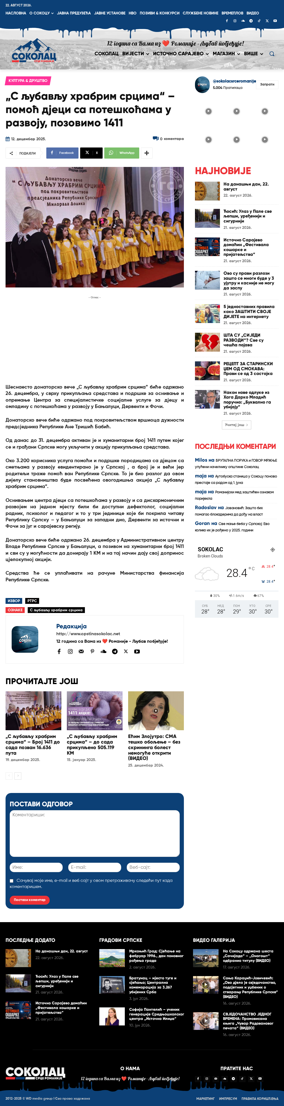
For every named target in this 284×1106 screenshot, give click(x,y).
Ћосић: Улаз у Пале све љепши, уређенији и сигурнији (248, 216)
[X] (267, 21)
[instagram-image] (208, 111)
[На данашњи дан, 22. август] (207, 191)
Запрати (267, 84)
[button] (271, 53)
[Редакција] (31, 639)
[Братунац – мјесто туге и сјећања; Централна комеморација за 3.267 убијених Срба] (112, 985)
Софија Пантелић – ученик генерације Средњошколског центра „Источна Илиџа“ (156, 1014)
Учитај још (234, 425)
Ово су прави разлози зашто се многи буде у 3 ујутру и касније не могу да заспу (249, 281)
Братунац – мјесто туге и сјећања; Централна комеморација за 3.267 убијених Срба (152, 985)
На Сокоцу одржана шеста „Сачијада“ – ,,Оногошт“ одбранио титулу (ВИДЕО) (248, 956)
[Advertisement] (95, 339)
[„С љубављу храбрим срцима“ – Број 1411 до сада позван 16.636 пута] (33, 710)
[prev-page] (9, 776)
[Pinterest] (92, 652)
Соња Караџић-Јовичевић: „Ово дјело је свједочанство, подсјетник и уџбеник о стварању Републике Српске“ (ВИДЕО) (250, 987)
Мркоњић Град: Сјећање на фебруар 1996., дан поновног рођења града (156, 956)
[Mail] (81, 651)
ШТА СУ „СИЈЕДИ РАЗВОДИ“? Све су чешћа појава (243, 339)
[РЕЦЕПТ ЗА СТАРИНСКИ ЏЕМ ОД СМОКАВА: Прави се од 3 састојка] (207, 370)
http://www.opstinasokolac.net (88, 634)
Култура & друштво (28, 81)
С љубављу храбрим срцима (56, 610)
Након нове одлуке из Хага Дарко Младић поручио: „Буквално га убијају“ (247, 400)
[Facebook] (227, 21)
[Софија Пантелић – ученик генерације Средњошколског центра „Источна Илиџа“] (112, 1016)
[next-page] (17, 776)
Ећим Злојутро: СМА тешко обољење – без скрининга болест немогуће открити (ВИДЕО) (154, 747)
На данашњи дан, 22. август (246, 186)
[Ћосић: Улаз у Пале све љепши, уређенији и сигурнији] (207, 218)
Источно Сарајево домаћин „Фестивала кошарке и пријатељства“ (246, 247)
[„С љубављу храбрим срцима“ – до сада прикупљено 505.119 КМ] (95, 710)
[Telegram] (251, 21)
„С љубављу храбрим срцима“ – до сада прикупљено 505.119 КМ (92, 744)
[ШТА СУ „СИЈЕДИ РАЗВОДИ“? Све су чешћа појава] (207, 342)
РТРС (32, 601)
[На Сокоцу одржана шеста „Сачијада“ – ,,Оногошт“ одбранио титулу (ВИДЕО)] (206, 958)
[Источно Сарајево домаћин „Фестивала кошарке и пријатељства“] (207, 246)
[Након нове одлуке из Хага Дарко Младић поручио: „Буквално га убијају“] (207, 399)
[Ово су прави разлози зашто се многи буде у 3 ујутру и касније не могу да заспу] (207, 280)
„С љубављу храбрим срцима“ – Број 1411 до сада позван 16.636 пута (33, 744)
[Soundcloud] (243, 21)
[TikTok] (259, 21)
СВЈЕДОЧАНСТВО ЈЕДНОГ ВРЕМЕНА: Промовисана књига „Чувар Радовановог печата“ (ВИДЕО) (248, 1021)
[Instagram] (235, 21)
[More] (147, 153)
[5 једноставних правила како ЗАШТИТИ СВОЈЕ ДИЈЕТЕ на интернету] (207, 313)
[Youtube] (275, 21)
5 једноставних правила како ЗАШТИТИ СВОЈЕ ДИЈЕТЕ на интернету (249, 311)
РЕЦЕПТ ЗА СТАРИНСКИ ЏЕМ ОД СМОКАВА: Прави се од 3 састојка (248, 368)
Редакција (71, 626)
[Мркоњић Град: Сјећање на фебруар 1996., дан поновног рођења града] (112, 958)
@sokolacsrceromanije (234, 81)
